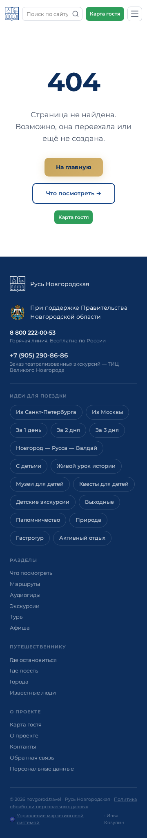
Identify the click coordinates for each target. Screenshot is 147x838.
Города (19, 681)
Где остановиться (33, 660)
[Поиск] (75, 14)
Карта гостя (105, 14)
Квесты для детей (104, 484)
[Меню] (134, 14)
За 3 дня (107, 430)
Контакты (23, 746)
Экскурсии (25, 606)
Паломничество (38, 520)
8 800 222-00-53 (33, 332)
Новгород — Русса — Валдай (56, 448)
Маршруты (25, 584)
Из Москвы (107, 412)
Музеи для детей (40, 484)
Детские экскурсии (42, 502)
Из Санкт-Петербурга (46, 412)
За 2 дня (68, 430)
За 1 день (28, 430)
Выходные (99, 502)
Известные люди (33, 692)
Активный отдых (82, 538)
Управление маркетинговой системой (50, 819)
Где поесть (24, 670)
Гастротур (30, 538)
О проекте (24, 735)
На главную (73, 167)
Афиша (20, 627)
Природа (88, 520)
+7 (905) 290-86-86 (39, 355)
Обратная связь (32, 757)
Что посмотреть (31, 573)
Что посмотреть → (73, 193)
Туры (17, 616)
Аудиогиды (25, 595)
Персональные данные (42, 768)
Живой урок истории (86, 466)
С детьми (28, 466)
